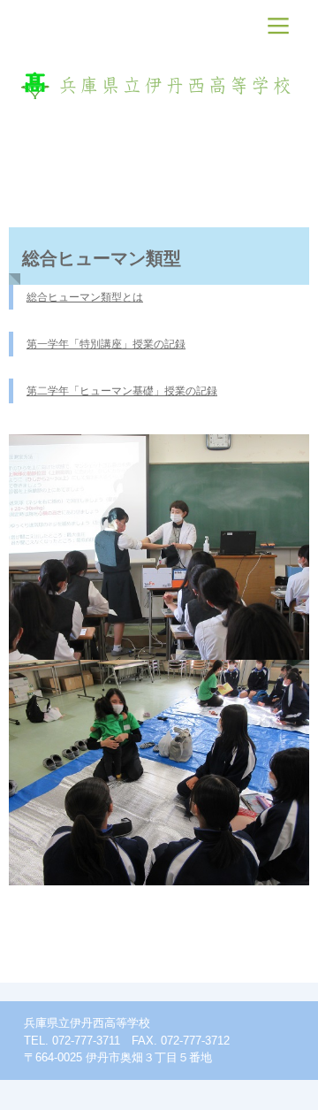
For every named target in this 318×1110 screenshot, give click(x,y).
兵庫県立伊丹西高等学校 (159, 84)
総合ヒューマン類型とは (84, 297)
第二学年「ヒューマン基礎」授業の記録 (121, 391)
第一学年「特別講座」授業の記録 (106, 344)
